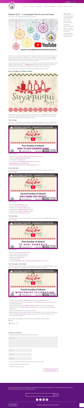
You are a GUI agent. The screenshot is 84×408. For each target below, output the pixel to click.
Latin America (27, 16)
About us (25, 6)
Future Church (18, 315)
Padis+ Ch (44, 300)
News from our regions (50, 6)
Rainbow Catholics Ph (20, 158)
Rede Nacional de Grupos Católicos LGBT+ (36, 260)
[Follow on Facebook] (9, 2)
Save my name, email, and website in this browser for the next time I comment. (27, 361)
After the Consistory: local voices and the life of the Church (69, 30)
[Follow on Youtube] (11, 2)
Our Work (32, 6)
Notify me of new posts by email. (17, 366)
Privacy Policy (13, 405)
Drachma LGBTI (22, 212)
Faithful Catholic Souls (24, 209)
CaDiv (51, 305)
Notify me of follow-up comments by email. (19, 364)
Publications (39, 6)
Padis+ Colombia (22, 207)
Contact (70, 6)
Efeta (47, 314)
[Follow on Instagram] (14, 2)
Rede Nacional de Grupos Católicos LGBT (28, 161)
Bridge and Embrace (32, 165)
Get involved (60, 6)
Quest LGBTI (20, 165)
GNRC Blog (21, 16)
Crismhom (20, 159)
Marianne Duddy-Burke (14, 163)
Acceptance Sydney (22, 252)
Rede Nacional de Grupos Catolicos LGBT (25, 314)
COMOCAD (26, 300)
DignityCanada (20, 204)
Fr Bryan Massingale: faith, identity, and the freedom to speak (68, 35)
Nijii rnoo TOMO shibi (19, 206)
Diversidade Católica (20, 260)
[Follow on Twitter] (40, 399)
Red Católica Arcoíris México (29, 307)
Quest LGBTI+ (23, 255)
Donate (65, 6)
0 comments (33, 16)
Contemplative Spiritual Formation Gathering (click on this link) (69, 17)
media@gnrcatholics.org (30, 64)
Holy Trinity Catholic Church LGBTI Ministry (27, 156)
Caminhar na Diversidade (22, 211)
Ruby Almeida (12, 165)
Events (16, 16)
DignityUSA (24, 163)
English (67, 2)
